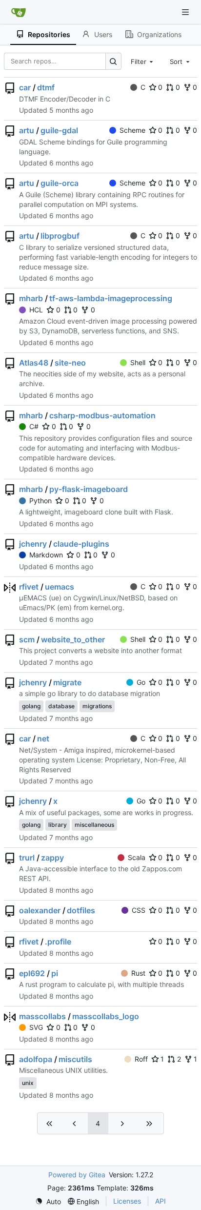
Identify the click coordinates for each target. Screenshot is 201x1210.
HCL (36, 310)
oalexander (39, 910)
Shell (137, 362)
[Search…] (113, 61)
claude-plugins (81, 544)
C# (34, 426)
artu (26, 130)
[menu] (48, 1201)
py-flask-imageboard (88, 489)
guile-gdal (59, 130)
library (57, 824)
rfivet (29, 587)
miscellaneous (94, 824)
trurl (27, 857)
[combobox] (143, 61)
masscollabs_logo (105, 1016)
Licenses (127, 1201)
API (160, 1201)
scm (27, 639)
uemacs (59, 587)
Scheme (132, 130)
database (61, 706)
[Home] (18, 12)
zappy (52, 857)
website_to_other (73, 639)
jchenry (33, 544)
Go (141, 682)
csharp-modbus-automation (102, 415)
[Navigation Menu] (186, 12)
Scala (136, 857)
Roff (141, 1059)
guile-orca (59, 183)
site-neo (70, 363)
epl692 (32, 973)
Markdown (46, 555)
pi (54, 973)
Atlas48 (33, 363)
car (25, 87)
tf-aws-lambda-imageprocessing (110, 298)
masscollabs (42, 1016)
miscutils (75, 1059)
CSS (138, 910)
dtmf (46, 87)
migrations (97, 706)
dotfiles (81, 910)
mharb (31, 298)
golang (31, 706)
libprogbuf (60, 236)
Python (40, 500)
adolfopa (35, 1059)
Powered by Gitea (76, 1174)
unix (28, 1083)
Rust (138, 973)
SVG (36, 1027)
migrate (67, 682)
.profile (58, 941)
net (43, 738)
